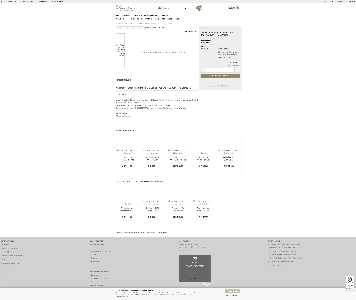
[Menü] (353, 277)
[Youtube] (199, 248)
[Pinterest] (193, 248)
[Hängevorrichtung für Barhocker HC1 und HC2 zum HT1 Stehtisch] (162, 50)
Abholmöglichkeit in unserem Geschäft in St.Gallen (286, 258)
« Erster (119, 28)
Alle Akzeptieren (233, 291)
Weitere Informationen (232, 295)
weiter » (133, 28)
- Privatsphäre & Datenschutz (11, 263)
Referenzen (137, 15)
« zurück (126, 28)
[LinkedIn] (205, 248)
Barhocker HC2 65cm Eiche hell (127, 158)
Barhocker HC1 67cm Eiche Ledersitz (228, 159)
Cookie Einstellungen (8, 267)
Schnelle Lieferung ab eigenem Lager (281, 261)
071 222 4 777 (13, 1)
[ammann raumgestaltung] (135, 8)
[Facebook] (181, 248)
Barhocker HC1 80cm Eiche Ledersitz (152, 209)
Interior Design (150, 15)
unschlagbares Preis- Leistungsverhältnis (282, 254)
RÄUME (118, 19)
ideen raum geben (123, 15)
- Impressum (5, 244)
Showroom (163, 15)
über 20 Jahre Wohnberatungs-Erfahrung (282, 251)
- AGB (3, 259)
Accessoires (160, 19)
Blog (331, 1)
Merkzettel (351, 1)
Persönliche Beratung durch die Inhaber (282, 248)
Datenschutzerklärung (122, 296)
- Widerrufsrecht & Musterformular (12, 255)
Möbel (125, 19)
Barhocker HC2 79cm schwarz (178, 209)
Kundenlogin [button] (340, 1)
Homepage (151, 232)
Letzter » (141, 28)
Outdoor (148, 19)
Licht (133, 19)
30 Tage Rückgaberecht (277, 265)
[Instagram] (187, 248)
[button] (203, 70)
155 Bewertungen (195, 280)
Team (325, 1)
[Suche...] (185, 8)
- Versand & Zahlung (8, 252)
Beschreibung (124, 80)
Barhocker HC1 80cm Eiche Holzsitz (178, 158)
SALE (177, 19)
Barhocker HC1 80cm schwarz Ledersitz (152, 159)
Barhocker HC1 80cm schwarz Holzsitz (203, 159)
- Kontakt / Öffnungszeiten (9, 248)
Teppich (140, 19)
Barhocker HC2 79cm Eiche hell (203, 209)
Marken (170, 19)
